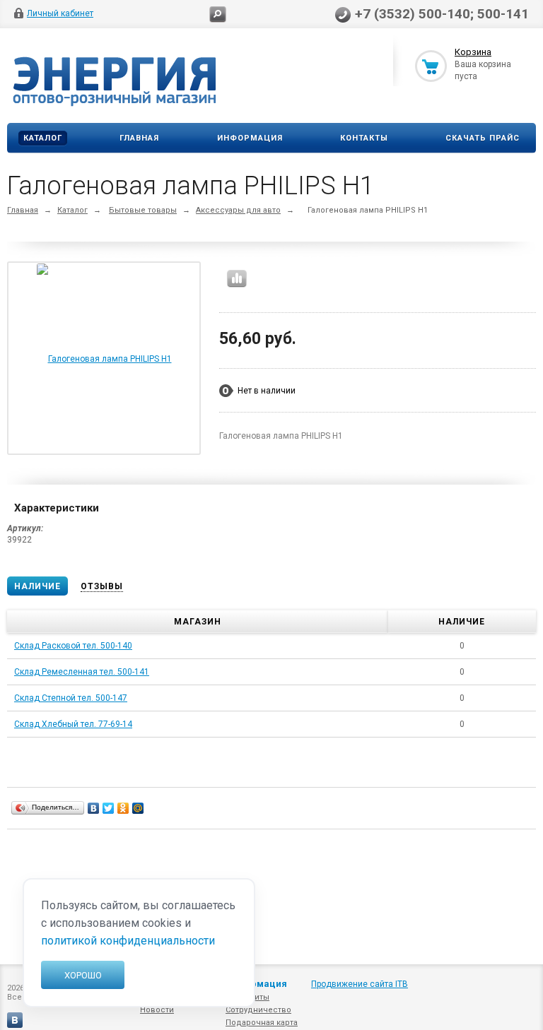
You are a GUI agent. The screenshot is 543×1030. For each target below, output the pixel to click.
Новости (157, 1009)
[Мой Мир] (138, 808)
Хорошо (83, 975)
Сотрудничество (258, 1009)
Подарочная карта (262, 1022)
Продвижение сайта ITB (359, 984)
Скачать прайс (482, 138)
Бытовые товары (143, 210)
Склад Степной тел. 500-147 (70, 698)
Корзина (473, 52)
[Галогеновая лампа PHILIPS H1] (104, 358)
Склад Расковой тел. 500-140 (73, 646)
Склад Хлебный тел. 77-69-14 (73, 724)
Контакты (364, 138)
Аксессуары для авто (238, 210)
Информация (250, 138)
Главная (139, 138)
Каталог (42, 138)
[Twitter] (108, 808)
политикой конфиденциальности (128, 940)
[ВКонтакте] (93, 808)
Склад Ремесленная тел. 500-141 (81, 672)
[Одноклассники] (123, 808)
